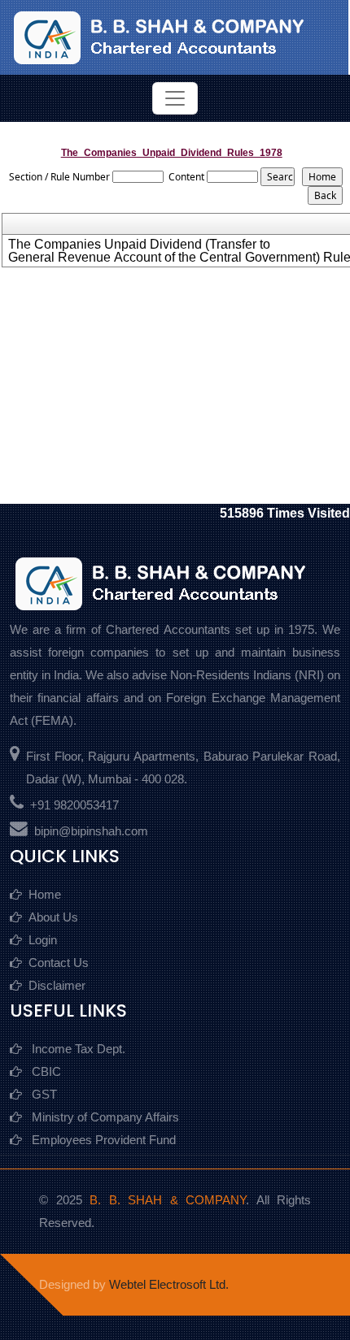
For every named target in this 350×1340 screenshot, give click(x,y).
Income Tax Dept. (76, 1049)
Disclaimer (56, 985)
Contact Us (58, 962)
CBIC (44, 1071)
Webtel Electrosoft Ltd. (169, 1284)
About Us (53, 917)
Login (42, 940)
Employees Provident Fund (102, 1140)
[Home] (173, 36)
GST (42, 1094)
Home (44, 894)
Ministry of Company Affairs (103, 1117)
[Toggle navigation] (175, 98)
